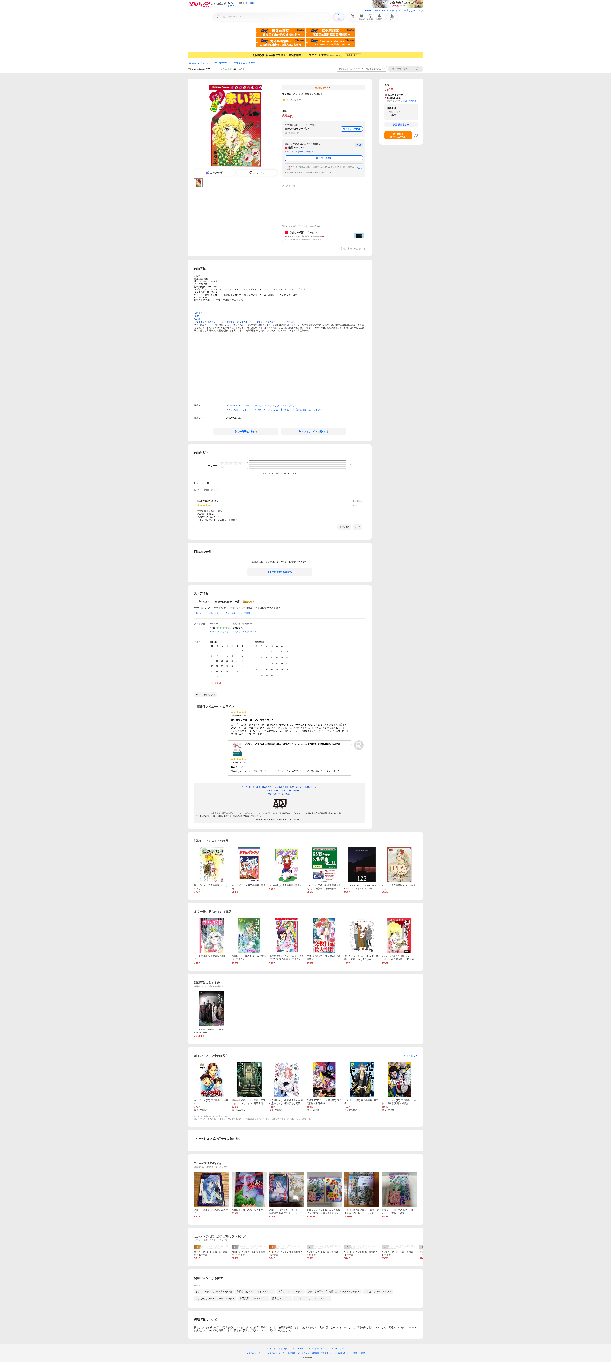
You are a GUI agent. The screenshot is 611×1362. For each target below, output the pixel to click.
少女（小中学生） (282, 409)
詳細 (358, 168)
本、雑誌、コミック (239, 409)
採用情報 (324, 1353)
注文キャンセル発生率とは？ (245, 632)
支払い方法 (199, 613)
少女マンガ (239, 63)
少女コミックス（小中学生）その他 (214, 1291)
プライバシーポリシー (255, 1353)
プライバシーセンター (276, 1353)
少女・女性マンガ (221, 63)
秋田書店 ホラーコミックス (253, 1298)
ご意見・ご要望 (358, 1353)
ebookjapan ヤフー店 (198, 63)
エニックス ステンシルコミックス (312, 1298)
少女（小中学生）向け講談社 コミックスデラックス (334, 1291)
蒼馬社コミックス (281, 1298)
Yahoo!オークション (317, 1348)
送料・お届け (214, 613)
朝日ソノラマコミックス (290, 1291)
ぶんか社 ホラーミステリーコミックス (215, 1298)
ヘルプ (420, 10)
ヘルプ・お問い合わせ (339, 1353)
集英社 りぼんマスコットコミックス (255, 1291)
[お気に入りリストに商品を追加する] (415, 135)
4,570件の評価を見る (219, 632)
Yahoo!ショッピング (277, 1348)
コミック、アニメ (261, 409)
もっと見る (409, 1056)
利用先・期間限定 (306, 152)
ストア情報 (245, 613)
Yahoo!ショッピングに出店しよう (398, 10)
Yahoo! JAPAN (372, 10)
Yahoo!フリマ (337, 1348)
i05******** (357, 505)
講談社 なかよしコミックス (308, 409)
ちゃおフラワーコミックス (378, 1291)
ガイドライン (303, 1353)
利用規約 (292, 1353)
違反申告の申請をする (354, 248)
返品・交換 (230, 613)
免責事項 (315, 1353)
